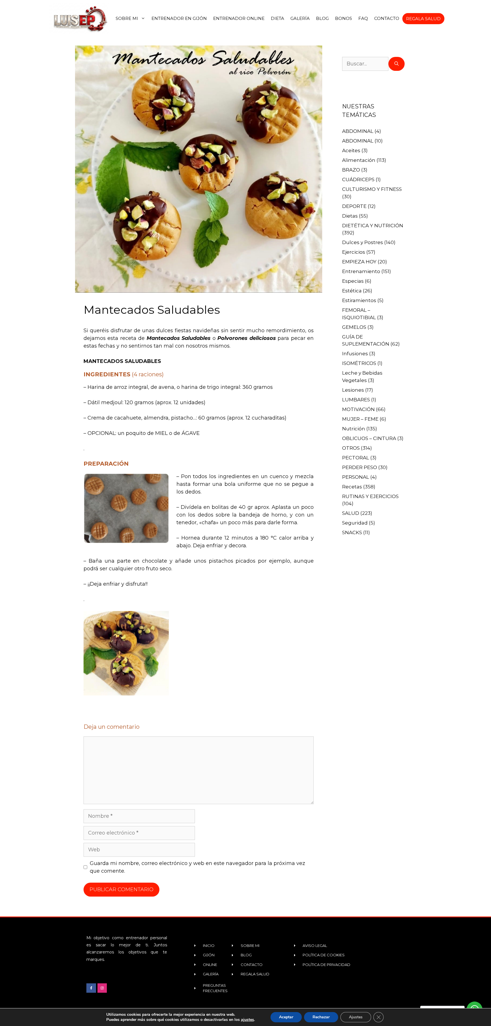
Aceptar (286, 1017)
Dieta (277, 18)
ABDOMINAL (357, 131)
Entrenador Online (239, 18)
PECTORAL (355, 458)
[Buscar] (396, 64)
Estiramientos (359, 300)
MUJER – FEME (360, 419)
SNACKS (352, 532)
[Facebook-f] (91, 988)
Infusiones (355, 353)
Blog (322, 18)
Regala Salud (423, 18)
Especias (353, 281)
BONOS (343, 18)
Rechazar (321, 1017)
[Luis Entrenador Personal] (79, 18)
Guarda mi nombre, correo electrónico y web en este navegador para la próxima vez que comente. (197, 867)
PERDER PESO (359, 467)
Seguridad (355, 523)
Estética (352, 291)
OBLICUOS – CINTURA (369, 438)
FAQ (363, 18)
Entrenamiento (361, 271)
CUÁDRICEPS (358, 179)
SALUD (350, 513)
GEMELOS (354, 327)
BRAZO (351, 170)
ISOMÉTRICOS (359, 363)
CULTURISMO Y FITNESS (372, 189)
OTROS (351, 448)
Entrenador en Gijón (179, 18)
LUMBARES (356, 399)
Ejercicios (353, 252)
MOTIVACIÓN (358, 409)
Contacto (386, 18)
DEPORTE (354, 206)
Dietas (350, 216)
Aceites (351, 150)
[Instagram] (102, 988)
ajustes (247, 1019)
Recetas (352, 487)
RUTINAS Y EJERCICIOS (370, 496)
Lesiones (353, 390)
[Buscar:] (365, 64)
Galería (300, 18)
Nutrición (353, 429)
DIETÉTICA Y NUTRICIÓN (372, 225)
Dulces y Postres (362, 242)
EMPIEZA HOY (359, 262)
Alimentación (358, 160)
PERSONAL (355, 477)
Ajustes (356, 1017)
